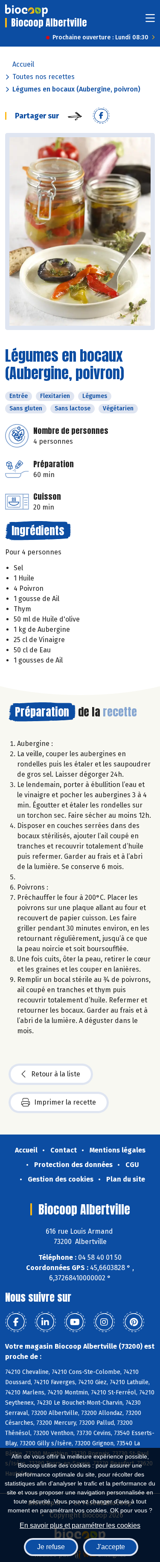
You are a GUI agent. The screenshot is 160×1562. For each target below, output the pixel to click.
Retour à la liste (55, 1074)
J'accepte (110, 1546)
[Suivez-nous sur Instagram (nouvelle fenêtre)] (104, 1322)
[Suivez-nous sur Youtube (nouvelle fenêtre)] (74, 1322)
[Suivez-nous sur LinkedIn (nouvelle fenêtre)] (45, 1322)
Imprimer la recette (65, 1102)
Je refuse (51, 1546)
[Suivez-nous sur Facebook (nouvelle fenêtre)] (15, 1322)
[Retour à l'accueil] (26, 10)
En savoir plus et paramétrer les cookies (80, 1525)
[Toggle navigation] (150, 20)
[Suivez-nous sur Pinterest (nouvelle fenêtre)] (133, 1322)
